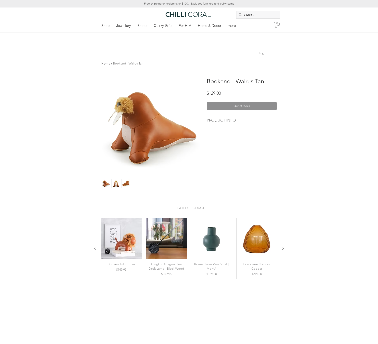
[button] (277, 25)
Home (105, 63)
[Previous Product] (95, 248)
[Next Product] (283, 248)
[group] (189, 248)
